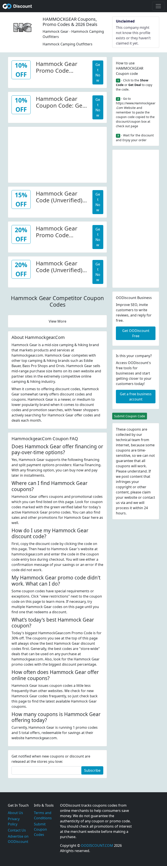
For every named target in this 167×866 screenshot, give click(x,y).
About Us (15, 812)
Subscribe (92, 770)
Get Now (97, 72)
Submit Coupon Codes (40, 829)
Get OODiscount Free (135, 333)
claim (146, 492)
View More (57, 321)
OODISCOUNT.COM (97, 845)
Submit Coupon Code (129, 416)
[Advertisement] (57, 154)
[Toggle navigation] (158, 6)
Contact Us (17, 830)
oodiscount (17, 6)
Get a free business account (136, 397)
